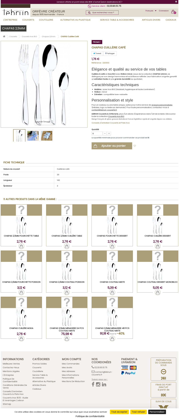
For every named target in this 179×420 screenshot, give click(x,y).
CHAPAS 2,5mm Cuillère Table (67, 235)
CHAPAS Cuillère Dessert (158, 235)
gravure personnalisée (161, 105)
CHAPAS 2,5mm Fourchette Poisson (21, 281)
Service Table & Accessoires (117, 19)
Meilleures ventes (11, 363)
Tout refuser (138, 411)
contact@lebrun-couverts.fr (104, 110)
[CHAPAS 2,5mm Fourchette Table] (21, 225)
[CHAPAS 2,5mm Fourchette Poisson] (21, 271)
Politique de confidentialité (10, 380)
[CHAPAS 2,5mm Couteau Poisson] (66, 271)
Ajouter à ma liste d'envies (150, 146)
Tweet (98, 53)
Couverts (28, 19)
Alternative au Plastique (75, 19)
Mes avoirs (67, 367)
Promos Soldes (39, 363)
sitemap (7, 404)
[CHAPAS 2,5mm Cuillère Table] (66, 225)
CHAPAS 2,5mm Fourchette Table (21, 235)
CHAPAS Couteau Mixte (112, 281)
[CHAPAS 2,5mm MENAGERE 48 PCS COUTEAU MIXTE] (112, 317)
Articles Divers (151, 19)
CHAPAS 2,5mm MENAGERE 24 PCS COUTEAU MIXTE (67, 329)
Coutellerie (46, 19)
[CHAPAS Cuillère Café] (19, 135)
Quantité (95, 129)
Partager (110, 53)
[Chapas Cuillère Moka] (21, 317)
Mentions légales (11, 371)
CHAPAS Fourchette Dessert (112, 235)
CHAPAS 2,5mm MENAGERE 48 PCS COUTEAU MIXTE (112, 329)
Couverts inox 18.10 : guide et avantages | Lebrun (15, 399)
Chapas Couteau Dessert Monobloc (158, 281)
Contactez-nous (11, 367)
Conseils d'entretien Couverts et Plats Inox (110, 122)
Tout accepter (119, 411)
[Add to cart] (21, 246)
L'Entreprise (10, 19)
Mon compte (71, 359)
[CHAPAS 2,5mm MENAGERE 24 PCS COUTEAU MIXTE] (66, 317)
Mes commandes (70, 363)
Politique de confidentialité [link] (90, 416)
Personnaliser (157, 411)
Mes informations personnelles (70, 376)
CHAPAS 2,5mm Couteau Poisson (66, 281)
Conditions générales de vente (15, 386)
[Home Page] (4, 37)
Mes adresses (68, 371)
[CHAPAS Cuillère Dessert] (157, 225)
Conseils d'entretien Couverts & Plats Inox (13, 393)
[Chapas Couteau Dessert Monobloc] (157, 271)
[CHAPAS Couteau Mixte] (112, 271)
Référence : (97, 63)
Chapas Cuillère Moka (21, 328)
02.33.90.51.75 (114, 6)
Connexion (164, 10)
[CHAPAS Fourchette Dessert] (112, 225)
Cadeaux (171, 19)
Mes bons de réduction (73, 381)
